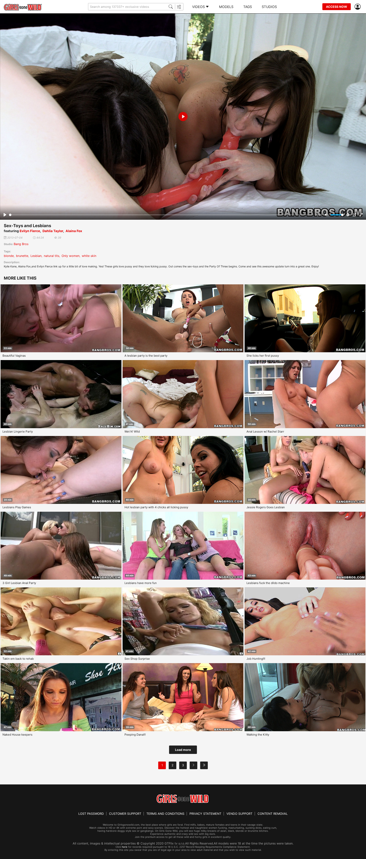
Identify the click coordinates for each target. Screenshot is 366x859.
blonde (9, 256)
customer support (125, 814)
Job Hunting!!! (255, 658)
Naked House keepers (17, 734)
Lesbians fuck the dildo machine (268, 583)
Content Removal (273, 814)
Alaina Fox (74, 231)
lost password (91, 814)
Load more (183, 750)
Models (226, 7)
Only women (70, 256)
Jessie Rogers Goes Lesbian (265, 507)
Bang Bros (21, 244)
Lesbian (36, 256)
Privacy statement (205, 814)
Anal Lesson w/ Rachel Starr (265, 431)
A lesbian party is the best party (145, 355)
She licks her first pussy (262, 355)
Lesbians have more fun (140, 583)
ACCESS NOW (336, 7)
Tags (247, 7)
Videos (198, 7)
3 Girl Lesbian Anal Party (19, 583)
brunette (22, 256)
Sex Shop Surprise (137, 658)
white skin (89, 256)
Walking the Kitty (257, 734)
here (124, 846)
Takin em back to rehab (18, 658)
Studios (269, 7)
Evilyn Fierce (30, 231)
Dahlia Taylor (53, 231)
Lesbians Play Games (16, 507)
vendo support (239, 814)
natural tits (51, 256)
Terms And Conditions (165, 814)
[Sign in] (358, 6)
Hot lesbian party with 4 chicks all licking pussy (156, 507)
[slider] (161, 215)
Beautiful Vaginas (14, 355)
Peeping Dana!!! (135, 734)
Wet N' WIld (132, 431)
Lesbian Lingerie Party (17, 431)
